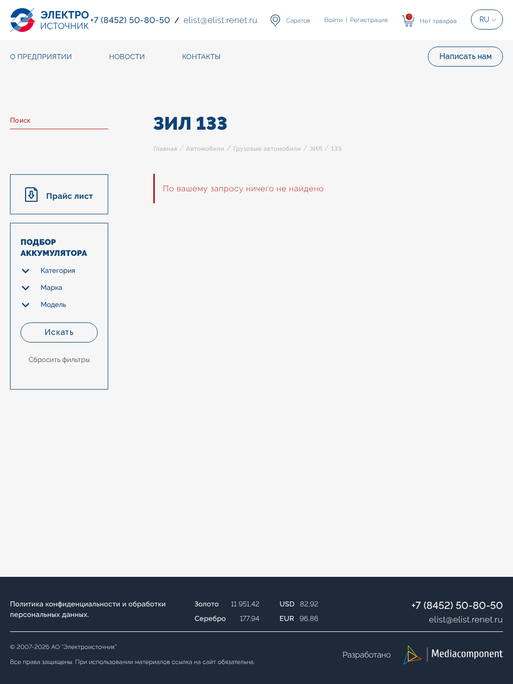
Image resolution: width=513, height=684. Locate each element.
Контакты (201, 57)
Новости (127, 57)
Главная (165, 148)
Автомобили (205, 148)
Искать (59, 332)
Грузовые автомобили (267, 148)
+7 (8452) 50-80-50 (457, 605)
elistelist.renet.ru (466, 619)
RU (484, 20)
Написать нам (465, 56)
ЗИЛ (316, 148)
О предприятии (41, 57)
